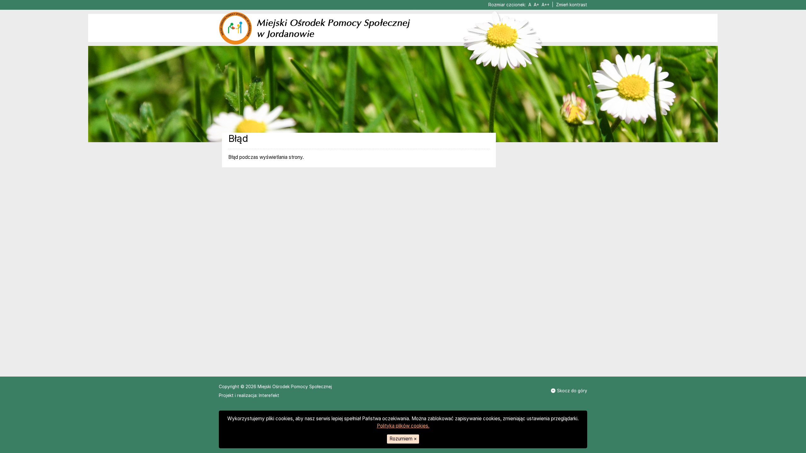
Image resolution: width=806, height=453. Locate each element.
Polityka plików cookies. (403, 426)
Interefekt (269, 395)
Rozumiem (403, 439)
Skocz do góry (572, 390)
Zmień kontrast (571, 4)
